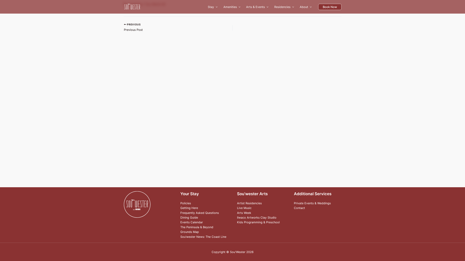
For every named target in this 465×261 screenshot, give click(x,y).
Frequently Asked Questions (199, 213)
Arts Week (244, 213)
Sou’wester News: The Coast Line (203, 237)
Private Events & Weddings (312, 203)
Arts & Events (255, 7)
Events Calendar (191, 222)
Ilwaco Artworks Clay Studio (256, 217)
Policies (185, 203)
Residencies (282, 7)
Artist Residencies (249, 203)
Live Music (244, 208)
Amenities (230, 7)
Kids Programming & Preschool (258, 222)
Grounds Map (189, 232)
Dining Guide (189, 217)
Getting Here (189, 208)
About (304, 7)
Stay (211, 7)
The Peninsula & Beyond (196, 227)
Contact (299, 208)
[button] (216, 7)
